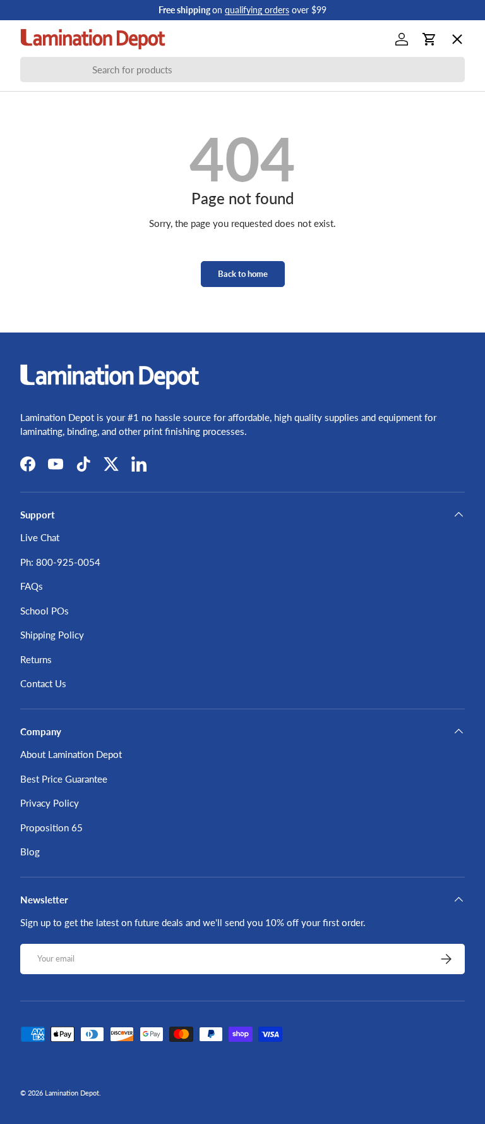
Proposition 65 (51, 827)
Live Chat (39, 537)
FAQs (31, 586)
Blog (30, 851)
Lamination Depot (72, 1093)
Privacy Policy (49, 803)
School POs (54, 402)
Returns (36, 659)
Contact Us (43, 683)
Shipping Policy (52, 634)
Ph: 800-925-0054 (60, 562)
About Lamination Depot (71, 754)
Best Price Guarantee (63, 779)
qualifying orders (257, 10)
